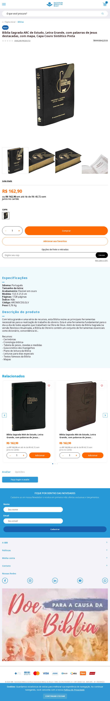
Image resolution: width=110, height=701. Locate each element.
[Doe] (55, 624)
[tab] (52, 463)
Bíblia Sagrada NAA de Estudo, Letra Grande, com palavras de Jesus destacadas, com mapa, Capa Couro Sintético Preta (25, 436)
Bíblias (21, 22)
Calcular (102, 255)
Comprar (66, 230)
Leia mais (7, 181)
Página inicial (10, 22)
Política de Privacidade (74, 689)
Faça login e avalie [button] (20, 479)
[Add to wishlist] (49, 386)
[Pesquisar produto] (104, 15)
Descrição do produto (21, 312)
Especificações (15, 278)
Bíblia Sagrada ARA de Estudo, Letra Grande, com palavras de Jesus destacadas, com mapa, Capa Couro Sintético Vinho (77, 436)
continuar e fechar (55, 696)
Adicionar (40, 455)
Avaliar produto (22, 41)
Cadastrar (55, 529)
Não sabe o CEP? (101, 260)
